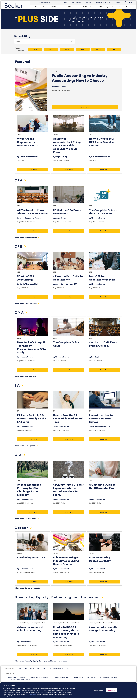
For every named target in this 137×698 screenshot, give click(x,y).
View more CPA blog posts (26, 237)
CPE (100, 7)
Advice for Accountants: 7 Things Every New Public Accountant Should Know (67, 145)
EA (18, 385)
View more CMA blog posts (26, 376)
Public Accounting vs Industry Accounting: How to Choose (66, 561)
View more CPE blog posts (26, 303)
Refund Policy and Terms (16, 677)
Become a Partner (125, 7)
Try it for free (110, 7)
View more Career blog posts (27, 588)
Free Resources (76, 2)
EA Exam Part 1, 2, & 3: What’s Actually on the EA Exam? (31, 418)
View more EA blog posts (25, 446)
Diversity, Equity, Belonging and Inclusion (58, 597)
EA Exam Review (73, 7)
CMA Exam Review (57, 7)
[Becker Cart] (124, 3)
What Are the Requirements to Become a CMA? (27, 142)
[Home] (14, 5)
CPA (90, 134)
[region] (68, 690)
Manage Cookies (98, 690)
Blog (65, 2)
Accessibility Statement (108, 677)
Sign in (130, 2)
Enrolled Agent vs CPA (31, 557)
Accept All (111, 690)
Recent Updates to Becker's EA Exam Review (101, 418)
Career (54, 71)
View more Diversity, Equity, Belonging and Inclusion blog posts (41, 661)
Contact (118, 2)
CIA (19, 455)
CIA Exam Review (89, 7)
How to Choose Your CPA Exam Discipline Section (102, 142)
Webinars (89, 2)
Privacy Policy (91, 677)
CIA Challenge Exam (56, 668)
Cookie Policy (78, 677)
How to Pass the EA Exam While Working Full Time (68, 418)
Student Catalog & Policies (38, 677)
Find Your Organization (103, 2)
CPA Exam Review (41, 7)
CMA (19, 134)
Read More (85, 107)
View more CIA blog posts (26, 518)
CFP (68, 668)
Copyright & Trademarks (60, 677)
